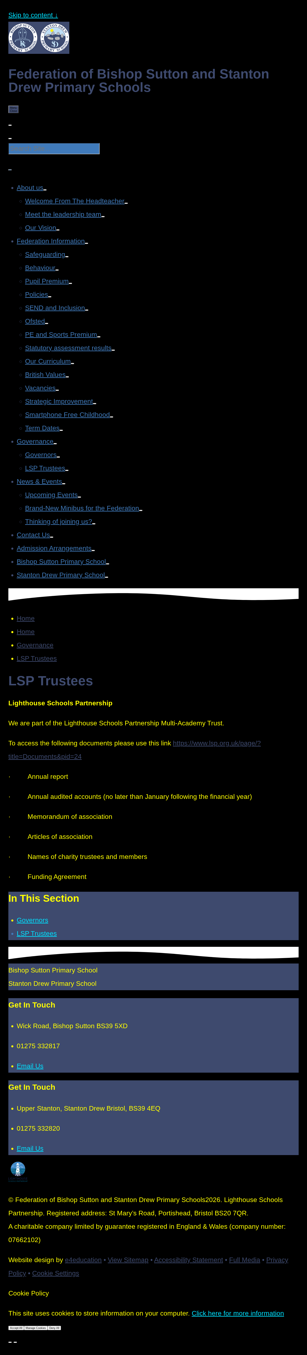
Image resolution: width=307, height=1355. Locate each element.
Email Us (30, 1066)
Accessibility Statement (188, 1260)
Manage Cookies (36, 1328)
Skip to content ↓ (33, 15)
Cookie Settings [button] (55, 1273)
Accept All (16, 1328)
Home (26, 618)
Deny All (54, 1328)
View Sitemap (128, 1260)
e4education (83, 1260)
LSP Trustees (37, 658)
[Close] (10, 1342)
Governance (35, 645)
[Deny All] (15, 1342)
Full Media (244, 1260)
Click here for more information (238, 1313)
